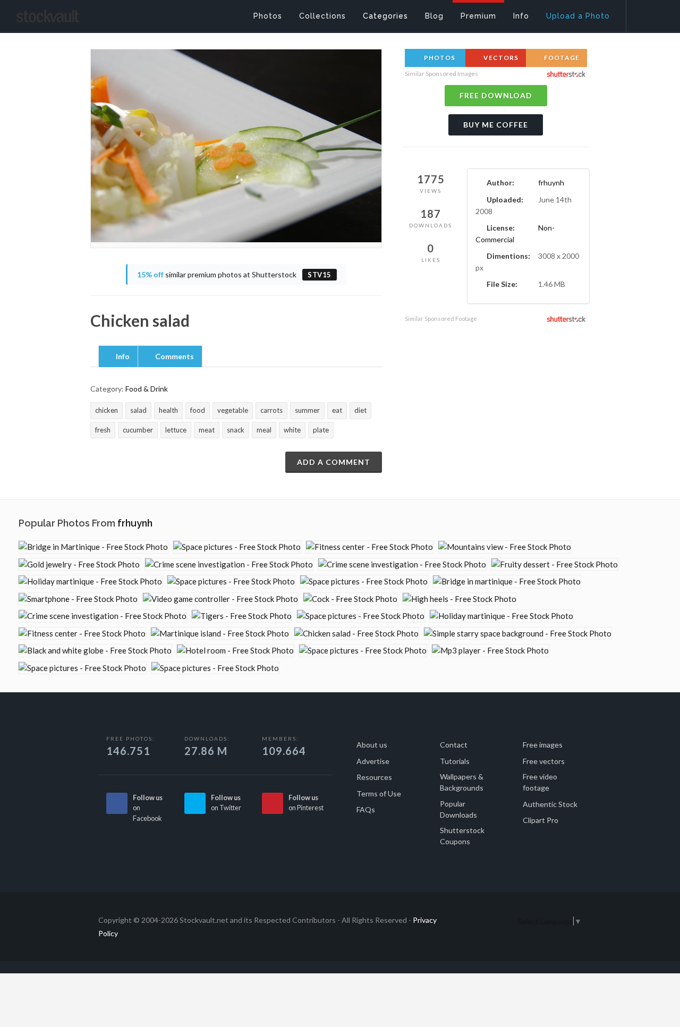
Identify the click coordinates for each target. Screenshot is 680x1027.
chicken (106, 410)
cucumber (138, 430)
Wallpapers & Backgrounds (461, 782)
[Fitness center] (369, 547)
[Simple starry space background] (517, 633)
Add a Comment (333, 461)
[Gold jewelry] (79, 564)
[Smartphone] (78, 599)
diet (360, 410)
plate (321, 430)
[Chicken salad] (356, 633)
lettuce (175, 430)
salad (138, 410)
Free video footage (540, 782)
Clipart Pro (540, 820)
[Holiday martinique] (90, 581)
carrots (271, 410)
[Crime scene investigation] (229, 564)
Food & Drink (146, 388)
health (168, 410)
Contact (454, 744)
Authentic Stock (550, 804)
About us (371, 744)
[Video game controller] (220, 599)
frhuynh (551, 182)
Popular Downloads (458, 809)
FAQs (365, 809)
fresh (102, 430)
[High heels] (459, 599)
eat (337, 410)
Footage (561, 58)
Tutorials (455, 761)
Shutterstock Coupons (462, 836)
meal (264, 430)
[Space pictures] (237, 547)
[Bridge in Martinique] (93, 547)
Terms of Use (378, 793)
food (197, 410)
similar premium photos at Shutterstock (234, 274)
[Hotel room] (235, 650)
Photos (438, 58)
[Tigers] (242, 616)
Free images (543, 744)
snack (235, 430)
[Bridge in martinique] (507, 581)
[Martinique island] (220, 633)
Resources (374, 777)
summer (307, 410)
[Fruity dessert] (554, 564)
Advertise (372, 761)
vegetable (232, 410)
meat (207, 430)
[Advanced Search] (646, 13)
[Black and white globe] (95, 650)
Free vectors (544, 761)
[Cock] (350, 599)
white (292, 430)
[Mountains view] (504, 547)
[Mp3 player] (490, 650)
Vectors (500, 58)
